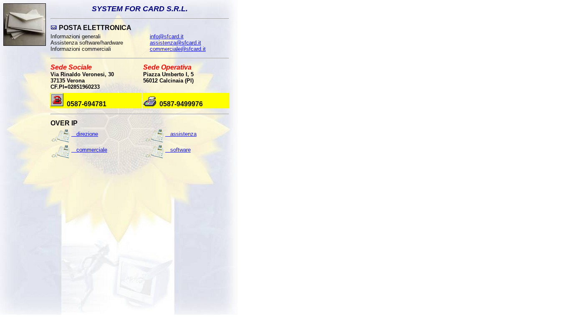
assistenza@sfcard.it (175, 43)
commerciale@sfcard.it (178, 49)
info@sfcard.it (167, 36)
